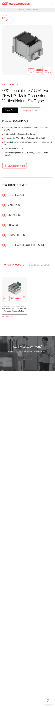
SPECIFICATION (16, 194)
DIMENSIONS (14, 214)
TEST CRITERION (16, 234)
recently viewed (39, 264)
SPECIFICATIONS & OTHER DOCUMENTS (28, 244)
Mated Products (14, 264)
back (5, 18)
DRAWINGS (13, 224)
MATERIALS (14, 204)
